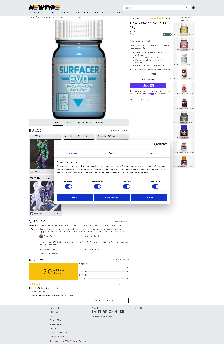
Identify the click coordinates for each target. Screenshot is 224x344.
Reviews (100, 122)
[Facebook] (99, 312)
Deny (74, 197)
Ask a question (122, 221)
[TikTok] (116, 312)
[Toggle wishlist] (169, 79)
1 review (168, 18)
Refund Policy (56, 328)
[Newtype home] (44, 7)
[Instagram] (94, 312)
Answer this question (48, 254)
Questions (84, 122)
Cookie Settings (57, 337)
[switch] (97, 186)
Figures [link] (52, 13)
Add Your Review (121, 260)
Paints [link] (64, 13)
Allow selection (112, 197)
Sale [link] (120, 13)
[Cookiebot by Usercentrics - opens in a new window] (156, 145)
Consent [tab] (73, 153)
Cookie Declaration (58, 332)
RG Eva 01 (35, 136)
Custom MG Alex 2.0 (75, 136)
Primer (49, 17)
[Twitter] (105, 312)
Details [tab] (112, 153)
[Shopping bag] (194, 7)
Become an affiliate (102, 316)
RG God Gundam (107, 136)
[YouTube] (122, 312)
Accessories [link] (91, 13)
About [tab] (151, 153)
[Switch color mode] (141, 308)
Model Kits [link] (36, 13)
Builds (70, 122)
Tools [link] (76, 13)
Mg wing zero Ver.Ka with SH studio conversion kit (45, 178)
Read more (151, 74)
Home (32, 17)
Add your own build (120, 130)
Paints (40, 17)
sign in (192, 2)
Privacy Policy (56, 324)
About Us (54, 312)
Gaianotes (134, 18)
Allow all (149, 197)
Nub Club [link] (108, 13)
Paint (132, 31)
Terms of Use (56, 320)
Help (52, 316)
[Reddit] (110, 312)
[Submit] (188, 7)
